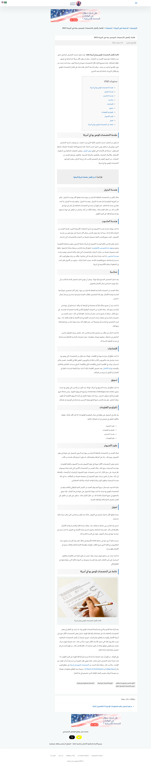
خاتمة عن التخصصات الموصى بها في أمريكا (100, 125)
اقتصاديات (110, 104)
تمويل (111, 121)
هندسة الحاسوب (108, 96)
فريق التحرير (130, 43)
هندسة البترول (108, 92)
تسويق (111, 108)
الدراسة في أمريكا (121, 28)
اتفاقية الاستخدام (83, 755)
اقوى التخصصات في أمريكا (104, 683)
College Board (110, 669)
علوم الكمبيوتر (109, 116)
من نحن (60, 755)
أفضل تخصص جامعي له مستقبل (125, 683)
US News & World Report (94, 669)
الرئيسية (133, 28)
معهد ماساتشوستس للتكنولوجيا (102, 248)
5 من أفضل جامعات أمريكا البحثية (84, 177)
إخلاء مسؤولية (70, 755)
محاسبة (110, 100)
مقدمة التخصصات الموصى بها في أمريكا (101, 88)
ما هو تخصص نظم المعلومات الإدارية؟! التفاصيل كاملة (112, 706)
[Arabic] (5, 3)
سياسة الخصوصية (97, 755)
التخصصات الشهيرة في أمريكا (79, 665)
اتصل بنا (53, 755)
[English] (3, 3)
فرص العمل (87, 151)
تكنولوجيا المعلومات (107, 112)
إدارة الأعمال (107, 368)
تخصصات (108, 28)
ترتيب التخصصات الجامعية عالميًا (125, 686)
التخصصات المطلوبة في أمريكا (85, 683)
